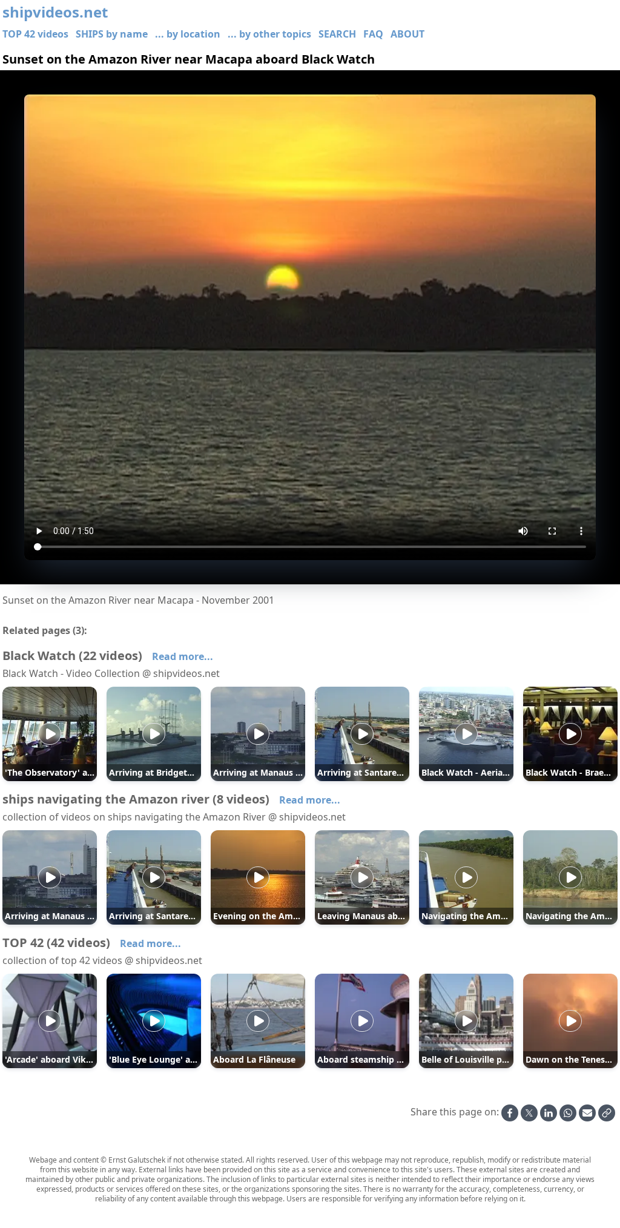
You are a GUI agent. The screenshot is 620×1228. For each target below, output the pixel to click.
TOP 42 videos (35, 34)
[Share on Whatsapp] (567, 1112)
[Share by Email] (587, 1112)
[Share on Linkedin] (548, 1112)
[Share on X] (529, 1112)
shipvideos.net (55, 12)
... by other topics (269, 34)
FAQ (373, 34)
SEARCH (337, 34)
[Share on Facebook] (509, 1112)
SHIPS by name (112, 34)
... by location (187, 34)
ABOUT (407, 34)
